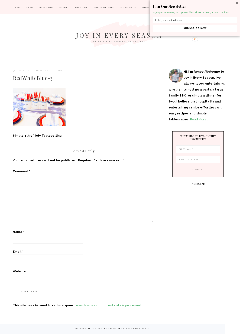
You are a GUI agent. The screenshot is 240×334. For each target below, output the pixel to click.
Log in (145, 329)
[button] (195, 6)
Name (18, 232)
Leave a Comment (50, 70)
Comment (21, 171)
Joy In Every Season (120, 36)
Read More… (199, 119)
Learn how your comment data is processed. (108, 305)
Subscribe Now (195, 28)
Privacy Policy (132, 329)
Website (19, 271)
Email (18, 251)
